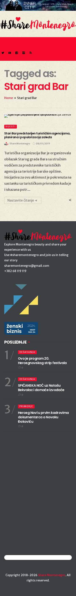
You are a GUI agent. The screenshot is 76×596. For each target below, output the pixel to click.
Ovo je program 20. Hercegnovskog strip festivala (42, 360)
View (35, 116)
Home (8, 98)
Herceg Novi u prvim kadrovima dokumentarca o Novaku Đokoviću (43, 417)
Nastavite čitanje (20, 200)
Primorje (26, 406)
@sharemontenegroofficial (22, 557)
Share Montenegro (51, 575)
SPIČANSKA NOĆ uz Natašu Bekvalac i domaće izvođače (41, 387)
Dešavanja (27, 352)
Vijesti (10, 126)
